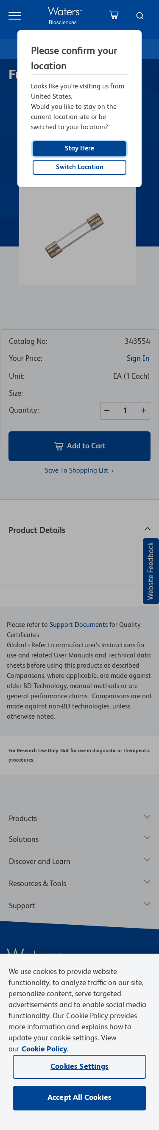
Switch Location (79, 167)
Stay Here (79, 148)
